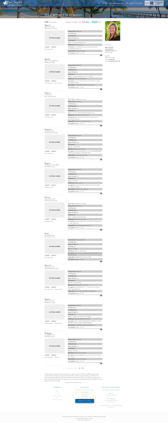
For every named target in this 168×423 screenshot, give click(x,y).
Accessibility (94, 416)
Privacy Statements (87, 416)
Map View (99, 22)
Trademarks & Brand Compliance (78, 416)
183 (79, 368)
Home (112, 15)
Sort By (80, 22)
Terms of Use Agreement (66, 416)
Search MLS (57, 393)
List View (94, 22)
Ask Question (53, 151)
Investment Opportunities (57, 399)
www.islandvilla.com (111, 407)
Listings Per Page (70, 22)
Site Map (104, 416)
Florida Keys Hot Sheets (57, 395)
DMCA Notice (99, 416)
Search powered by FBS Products (73, 382)
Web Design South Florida (86, 420)
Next (82, 368)
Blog (57, 397)
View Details (47, 151)
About (57, 391)
